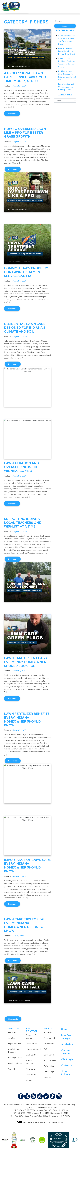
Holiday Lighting (15, 1063)
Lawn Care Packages (66, 1037)
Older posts (13, 1019)
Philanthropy (49, 1072)
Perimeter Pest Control (32, 1036)
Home (64, 1029)
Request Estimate (65, 1073)
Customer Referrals (66, 1052)
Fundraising (48, 1077)
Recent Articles (50, 1060)
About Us (48, 1032)
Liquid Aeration (14, 1043)
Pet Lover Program (30, 1061)
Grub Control (31, 1054)
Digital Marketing (41, 1122)
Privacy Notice (51, 1104)
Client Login (67, 1059)
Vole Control (31, 1074)
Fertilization (13, 1032)
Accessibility (62, 1104)
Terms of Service (37, 1104)
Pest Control (31, 1043)
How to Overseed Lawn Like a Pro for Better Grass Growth (67, 51)
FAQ (45, 1049)
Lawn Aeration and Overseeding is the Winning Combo (66, 87)
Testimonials (49, 1043)
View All (11, 1069)
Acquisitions (67, 1044)
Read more (12, 113)
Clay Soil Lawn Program (14, 1050)
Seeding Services (15, 1057)
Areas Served (49, 1038)
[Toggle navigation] (72, 8)
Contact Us (66, 1065)
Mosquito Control (33, 1049)
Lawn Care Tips (50, 1055)
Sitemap (71, 1104)
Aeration (11, 1038)
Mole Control (31, 1069)
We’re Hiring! (49, 1066)
